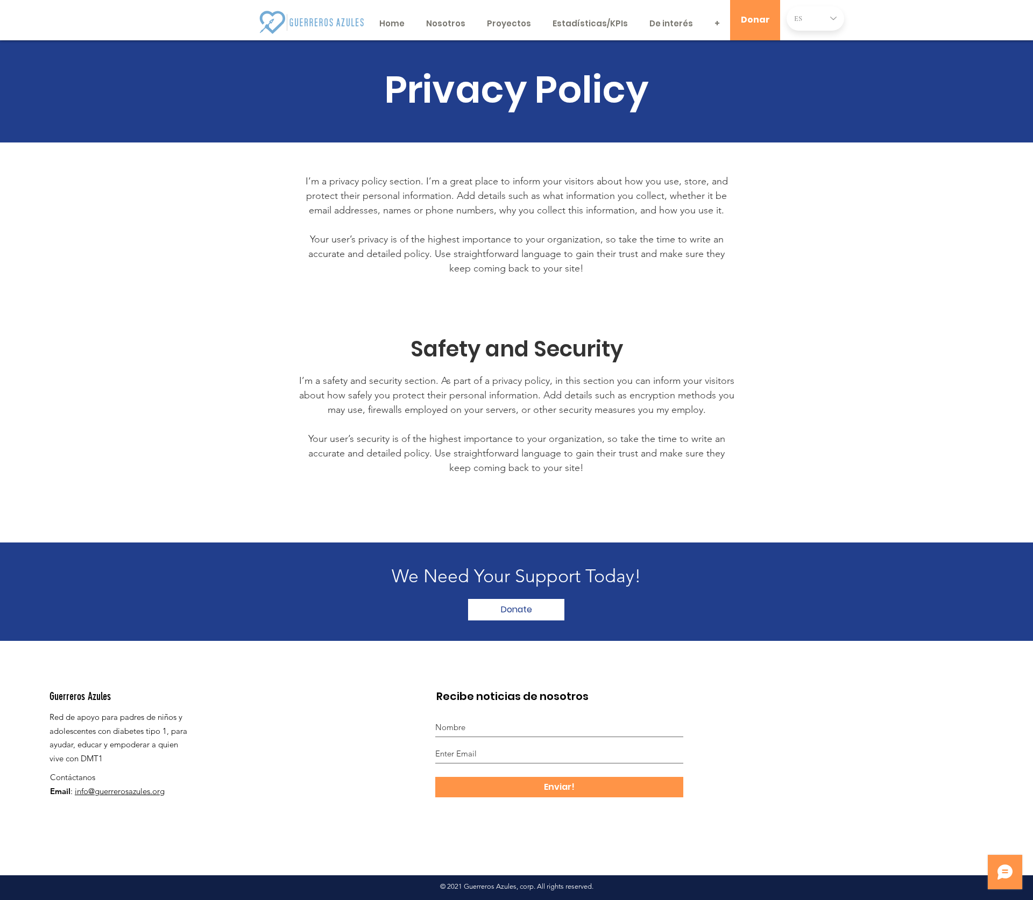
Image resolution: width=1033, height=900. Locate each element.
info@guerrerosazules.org (120, 791)
